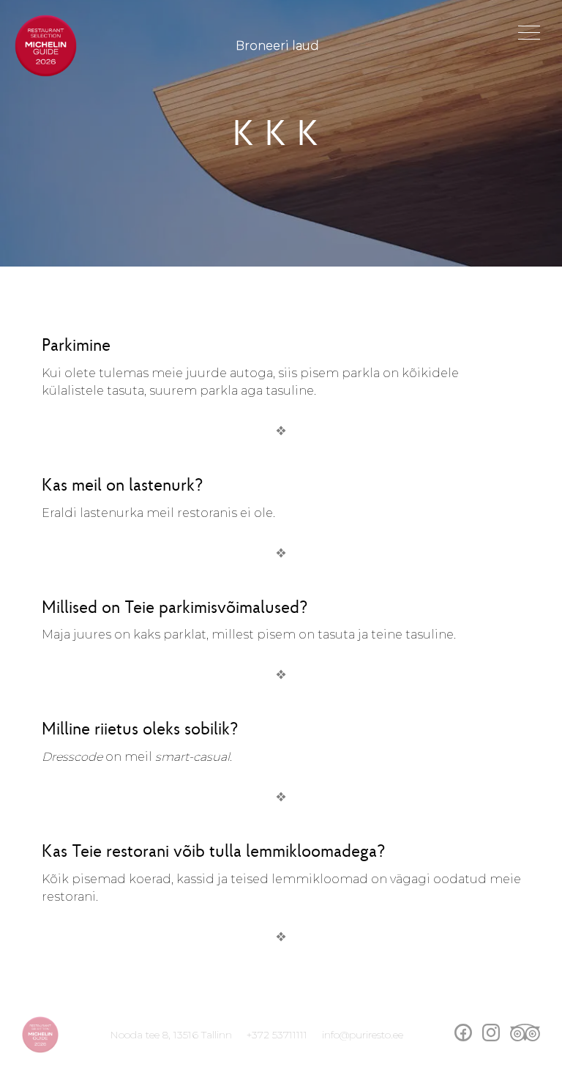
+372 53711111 (277, 1034)
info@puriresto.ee (362, 1034)
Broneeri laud (277, 46)
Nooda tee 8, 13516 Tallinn (171, 1034)
